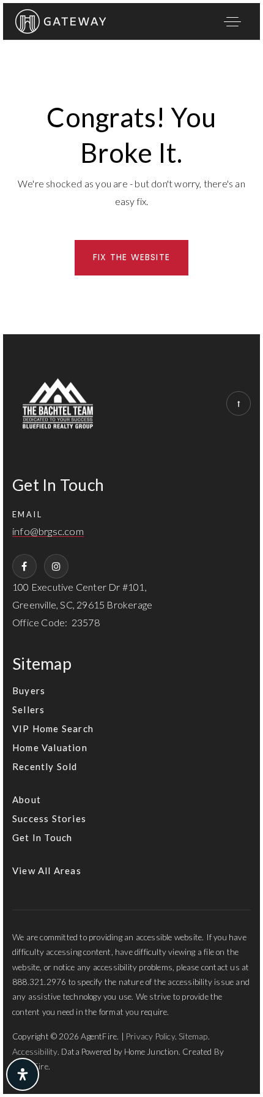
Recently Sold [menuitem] (45, 766)
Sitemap (193, 1036)
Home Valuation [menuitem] (49, 747)
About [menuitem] (26, 799)
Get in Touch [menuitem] (42, 837)
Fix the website (131, 257)
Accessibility (34, 1052)
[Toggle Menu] (232, 21)
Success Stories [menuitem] (49, 818)
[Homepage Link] (60, 20)
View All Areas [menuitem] (46, 870)
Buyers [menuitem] (28, 690)
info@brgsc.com (48, 531)
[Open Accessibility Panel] (22, 1074)
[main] (131, 187)
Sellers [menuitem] (28, 709)
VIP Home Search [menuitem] (53, 728)
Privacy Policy (150, 1036)
